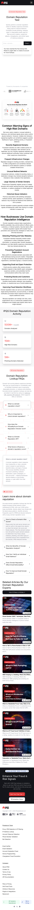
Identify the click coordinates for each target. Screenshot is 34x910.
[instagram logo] (19, 906)
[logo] (17, 807)
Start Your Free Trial (16, 794)
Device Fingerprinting (9, 853)
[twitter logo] (17, 906)
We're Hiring (27, 902)
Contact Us (6, 869)
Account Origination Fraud (10, 851)
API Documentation (8, 877)
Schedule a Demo (18, 799)
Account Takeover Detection (11, 834)
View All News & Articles (16, 592)
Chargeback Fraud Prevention (11, 856)
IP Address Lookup (8, 831)
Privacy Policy (7, 874)
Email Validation (7, 848)
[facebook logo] (14, 906)
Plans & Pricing (7, 884)
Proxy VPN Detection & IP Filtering (13, 829)
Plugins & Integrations (9, 891)
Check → (27, 43)
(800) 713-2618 (16, 771)
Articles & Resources (9, 889)
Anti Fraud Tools (7, 886)
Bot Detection (7, 839)
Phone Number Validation (10, 837)
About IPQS (6, 867)
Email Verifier (6, 846)
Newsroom (6, 894)
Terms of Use (7, 872)
